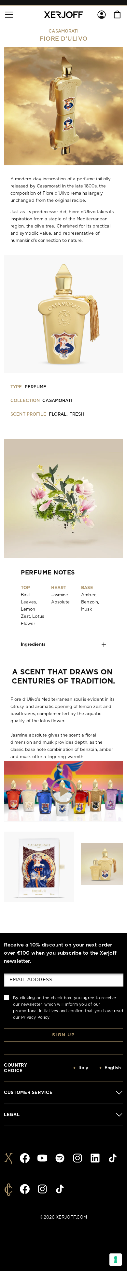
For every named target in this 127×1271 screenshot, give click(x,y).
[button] (9, 14)
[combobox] (67, 1068)
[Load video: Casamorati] (63, 791)
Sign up (63, 1035)
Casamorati (63, 31)
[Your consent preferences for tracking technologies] (115, 1259)
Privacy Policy (35, 1017)
